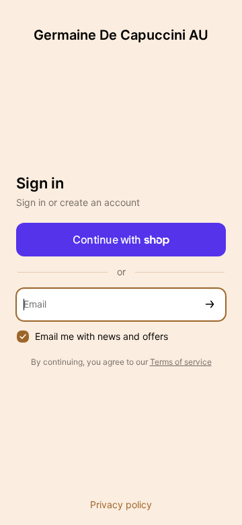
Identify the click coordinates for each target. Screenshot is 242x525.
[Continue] (209, 304)
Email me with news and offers (101, 336)
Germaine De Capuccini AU (121, 35)
